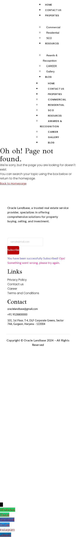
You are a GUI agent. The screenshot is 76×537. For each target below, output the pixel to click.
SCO (49, 38)
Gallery (50, 71)
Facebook (7, 520)
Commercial (53, 27)
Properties (52, 15)
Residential (52, 32)
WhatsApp (7, 509)
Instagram (7, 530)
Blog (48, 76)
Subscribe (13, 250)
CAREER (51, 66)
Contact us (53, 10)
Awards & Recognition (50, 58)
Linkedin (5, 535)
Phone (4, 515)
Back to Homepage (13, 183)
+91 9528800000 (17, 314)
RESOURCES (52, 43)
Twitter (5, 525)
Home (48, 4)
